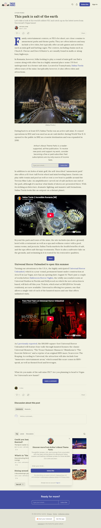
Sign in (94, 4)
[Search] (72, 4)
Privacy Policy (65, 477)
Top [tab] (17, 434)
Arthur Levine (23, 26)
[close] (69, 438)
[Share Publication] (77, 4)
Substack (41, 524)
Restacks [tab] (27, 409)
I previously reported (27, 343)
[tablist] (23, 409)
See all (18, 484)
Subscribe (84, 4)
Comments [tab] (19, 409)
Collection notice (63, 514)
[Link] (11, 264)
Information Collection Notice (50, 477)
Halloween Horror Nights (41, 278)
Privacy (49, 514)
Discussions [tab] (29, 434)
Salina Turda (77, 65)
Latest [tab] (22, 434)
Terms (55, 514)
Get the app (60, 519)
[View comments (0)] (23, 33)
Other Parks (19, 13)
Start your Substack (45, 519)
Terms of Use (60, 475)
